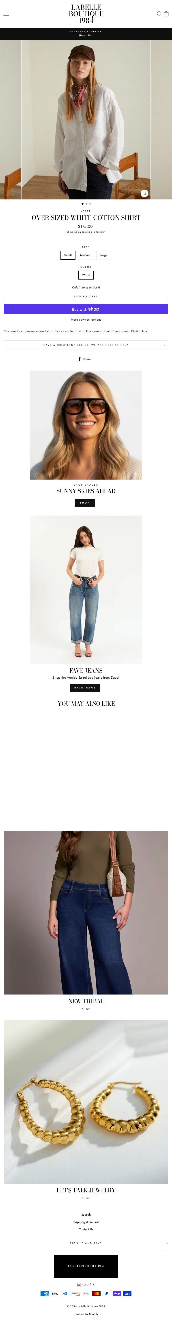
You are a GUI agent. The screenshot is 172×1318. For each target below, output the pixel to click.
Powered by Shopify (86, 1314)
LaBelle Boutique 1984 (86, 14)
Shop (85, 502)
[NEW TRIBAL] (86, 913)
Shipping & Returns (86, 1222)
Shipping (72, 232)
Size (86, 247)
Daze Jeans (85, 687)
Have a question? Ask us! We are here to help (86, 345)
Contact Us (86, 1229)
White (86, 275)
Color (85, 267)
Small (68, 255)
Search (86, 1214)
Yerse (86, 211)
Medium (85, 255)
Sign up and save (86, 1243)
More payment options (86, 319)
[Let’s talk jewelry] (86, 1102)
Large (104, 255)
